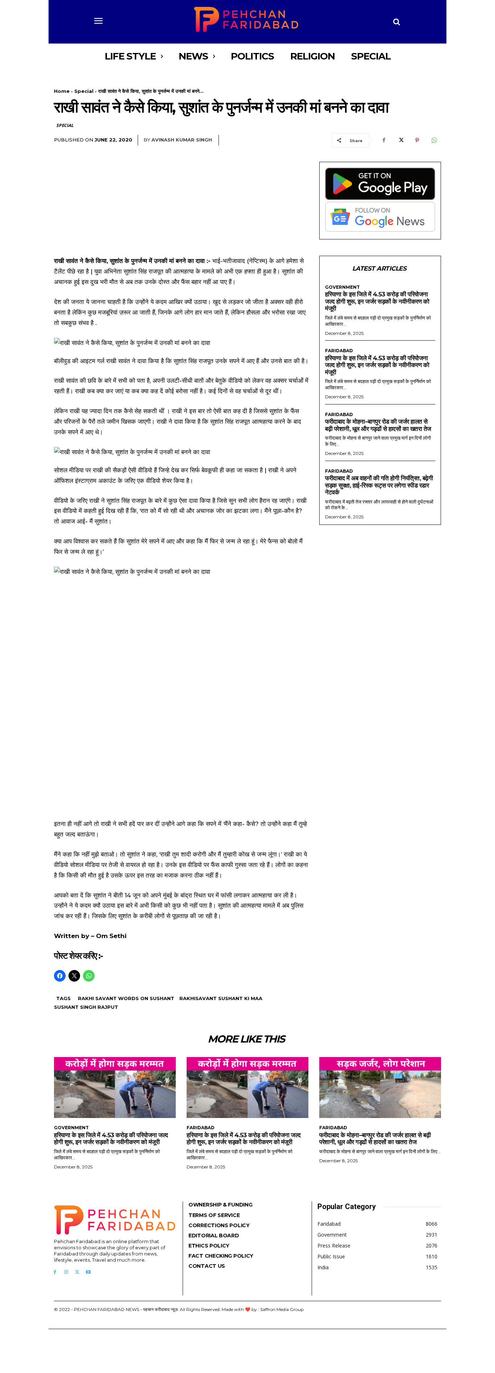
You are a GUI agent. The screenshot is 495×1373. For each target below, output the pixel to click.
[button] (396, 21)
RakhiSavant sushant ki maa (220, 998)
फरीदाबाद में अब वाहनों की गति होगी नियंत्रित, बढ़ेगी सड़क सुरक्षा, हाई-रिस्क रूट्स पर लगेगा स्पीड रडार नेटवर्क (379, 485)
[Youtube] (88, 1272)
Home (62, 91)
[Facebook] (384, 140)
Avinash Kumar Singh (181, 140)
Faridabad (339, 350)
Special (83, 91)
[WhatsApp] (434, 140)
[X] (400, 140)
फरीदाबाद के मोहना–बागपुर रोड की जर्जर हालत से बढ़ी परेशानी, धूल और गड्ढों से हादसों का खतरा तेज (378, 425)
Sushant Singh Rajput (86, 1007)
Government (342, 287)
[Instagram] (66, 1272)
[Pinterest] (417, 140)
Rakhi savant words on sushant (126, 998)
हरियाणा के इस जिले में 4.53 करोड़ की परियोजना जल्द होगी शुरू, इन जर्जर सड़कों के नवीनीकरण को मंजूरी (377, 301)
